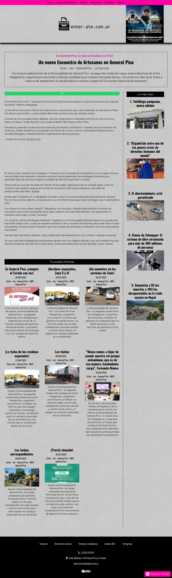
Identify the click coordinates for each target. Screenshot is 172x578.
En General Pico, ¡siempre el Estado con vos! (22, 270)
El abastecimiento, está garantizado (147, 195)
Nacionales (96, 3)
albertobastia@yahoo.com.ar (86, 563)
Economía (109, 3)
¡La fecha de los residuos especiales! (21, 353)
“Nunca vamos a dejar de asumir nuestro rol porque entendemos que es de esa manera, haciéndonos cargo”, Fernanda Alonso (102, 359)
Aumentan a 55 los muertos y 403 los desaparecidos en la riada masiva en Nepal (145, 291)
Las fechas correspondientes (21, 452)
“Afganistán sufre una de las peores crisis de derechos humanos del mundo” (147, 149)
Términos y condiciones (88, 543)
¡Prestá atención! (62, 450)
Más (120, 3)
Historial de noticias (63, 543)
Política (83, 3)
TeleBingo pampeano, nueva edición (147, 103)
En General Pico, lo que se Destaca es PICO (84, 55)
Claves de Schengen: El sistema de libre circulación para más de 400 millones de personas (145, 241)
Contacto (44, 543)
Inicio (49, 3)
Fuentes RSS (110, 543)
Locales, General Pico (66, 3)
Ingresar (128, 543)
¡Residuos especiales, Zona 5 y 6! (62, 270)
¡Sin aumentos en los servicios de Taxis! (102, 270)
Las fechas (62, 351)
